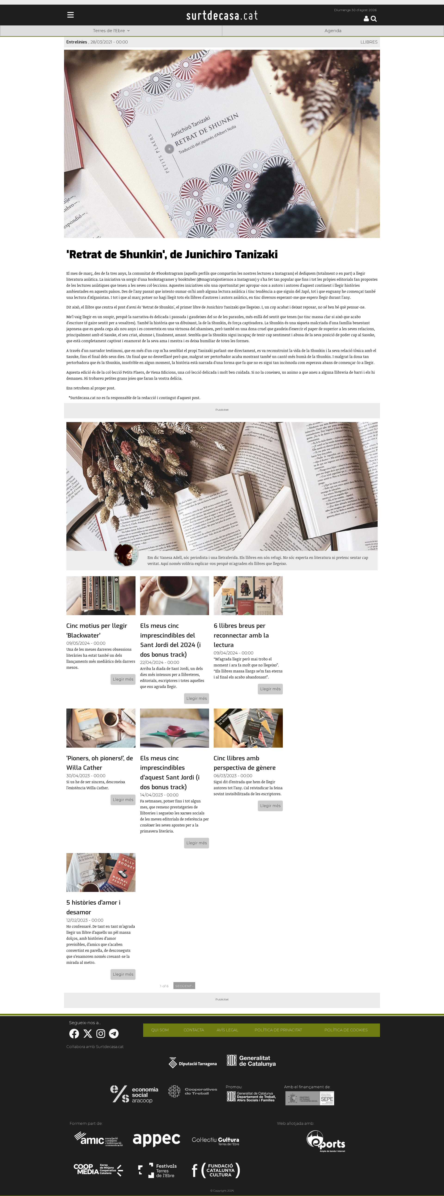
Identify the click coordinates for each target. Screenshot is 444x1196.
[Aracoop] (134, 1095)
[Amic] (98, 1141)
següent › (184, 986)
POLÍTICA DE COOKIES (346, 1030)
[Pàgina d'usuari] (366, 20)
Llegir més (123, 679)
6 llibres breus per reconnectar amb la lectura (241, 635)
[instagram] (100, 1036)
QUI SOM (160, 1030)
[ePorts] (325, 1141)
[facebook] (74, 1036)
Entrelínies (76, 42)
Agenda (333, 30)
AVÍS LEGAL (227, 1030)
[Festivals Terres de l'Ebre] (157, 1172)
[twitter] (88, 1036)
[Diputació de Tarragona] (192, 1065)
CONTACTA (194, 1030)
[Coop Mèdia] (98, 1172)
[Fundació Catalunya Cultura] (215, 1172)
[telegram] (114, 1036)
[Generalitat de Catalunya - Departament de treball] (251, 1101)
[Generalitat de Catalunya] (251, 1065)
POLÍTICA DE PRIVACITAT (278, 1030)
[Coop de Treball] (192, 1095)
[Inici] (222, 15)
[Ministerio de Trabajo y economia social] (309, 1101)
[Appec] (157, 1141)
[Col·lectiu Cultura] (215, 1141)
